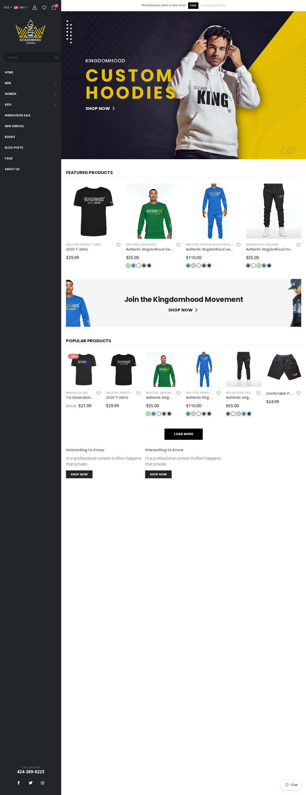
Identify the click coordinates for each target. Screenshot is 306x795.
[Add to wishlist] (118, 245)
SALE (193, 5)
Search (56, 57)
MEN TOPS (72, 244)
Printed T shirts (90, 244)
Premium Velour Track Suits (218, 244)
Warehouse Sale (77, 392)
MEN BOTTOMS (255, 244)
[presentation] (66, 85)
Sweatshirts (148, 244)
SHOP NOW (98, 108)
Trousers (271, 244)
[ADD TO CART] (113, 191)
